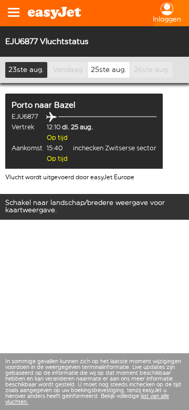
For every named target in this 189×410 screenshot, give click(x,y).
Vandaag (67, 69)
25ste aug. (109, 69)
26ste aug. (152, 69)
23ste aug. (26, 69)
